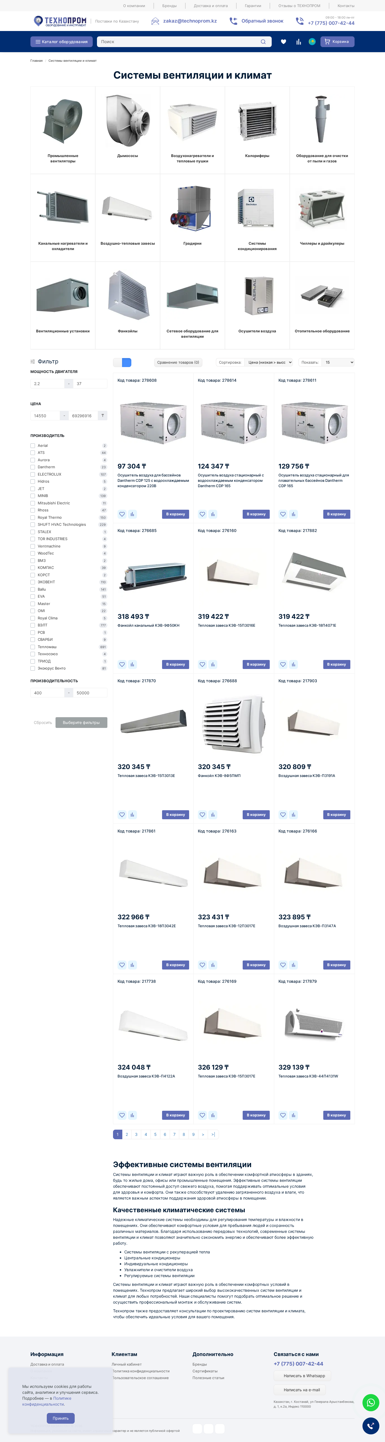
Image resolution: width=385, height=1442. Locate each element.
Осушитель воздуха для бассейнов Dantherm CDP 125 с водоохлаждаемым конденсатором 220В (153, 480)
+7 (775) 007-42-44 (298, 1364)
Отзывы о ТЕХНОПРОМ (299, 5)
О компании (134, 5)
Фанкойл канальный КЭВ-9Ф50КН (149, 625)
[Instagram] (197, 1429)
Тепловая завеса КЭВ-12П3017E (226, 926)
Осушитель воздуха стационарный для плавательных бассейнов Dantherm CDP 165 (313, 480)
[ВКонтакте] (220, 1429)
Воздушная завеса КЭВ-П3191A (306, 775)
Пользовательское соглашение (140, 1377)
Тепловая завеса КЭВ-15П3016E (226, 625)
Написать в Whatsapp (304, 1375)
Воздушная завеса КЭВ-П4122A (146, 1076)
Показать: (310, 362)
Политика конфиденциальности (141, 1371)
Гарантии (253, 5)
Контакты (346, 5)
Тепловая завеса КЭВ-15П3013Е (146, 775)
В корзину (175, 514)
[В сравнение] (132, 514)
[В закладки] (122, 514)
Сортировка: (230, 362)
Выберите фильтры (81, 722)
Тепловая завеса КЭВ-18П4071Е (307, 625)
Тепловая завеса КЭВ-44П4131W (308, 1076)
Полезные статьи (208, 1377)
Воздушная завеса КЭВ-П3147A (307, 926)
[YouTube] (208, 1429)
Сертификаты (205, 1371)
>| (213, 1134)
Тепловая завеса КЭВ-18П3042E (147, 926)
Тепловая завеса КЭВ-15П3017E (226, 1076)
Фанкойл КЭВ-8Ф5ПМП (219, 775)
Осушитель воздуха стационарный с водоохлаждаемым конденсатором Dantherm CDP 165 (231, 480)
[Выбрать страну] (312, 41)
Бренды (169, 5)
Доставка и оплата (211, 5)
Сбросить (43, 722)
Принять (61, 1418)
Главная (36, 61)
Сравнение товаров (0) (178, 362)
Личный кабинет (127, 1364)
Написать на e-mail (301, 1389)
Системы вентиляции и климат (72, 61)
